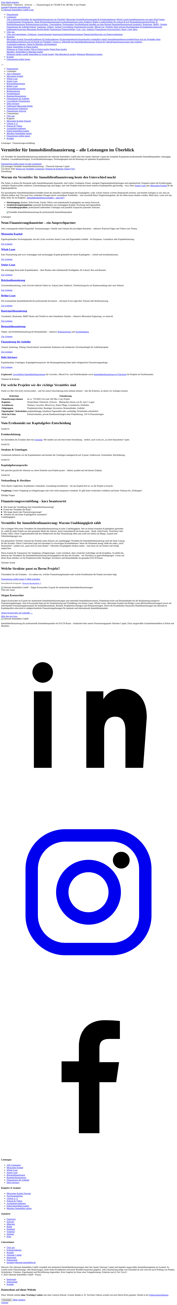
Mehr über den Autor (9, 616)
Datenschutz (12, 1260)
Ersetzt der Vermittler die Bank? (17, 509)
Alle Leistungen (14, 73)
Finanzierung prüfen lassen (18, 59)
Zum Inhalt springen (10, 2)
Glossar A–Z (12, 123)
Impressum (11, 1257)
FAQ (73, 169)
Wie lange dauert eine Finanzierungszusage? (22, 512)
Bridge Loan (12, 86)
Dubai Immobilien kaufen (18, 131)
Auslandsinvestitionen (16, 128)
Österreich (11, 1219)
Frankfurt (11, 1231)
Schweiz (10, 1221)
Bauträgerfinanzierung (16, 96)
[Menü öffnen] (2, 64)
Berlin (9, 1226)
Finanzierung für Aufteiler (18, 98)
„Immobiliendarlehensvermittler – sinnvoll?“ (45, 198)
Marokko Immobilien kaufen (19, 133)
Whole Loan (12, 78)
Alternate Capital (14, 1255)
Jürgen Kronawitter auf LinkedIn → (17, 613)
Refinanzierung (13, 91)
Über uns (11, 32)
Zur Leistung (6, 244)
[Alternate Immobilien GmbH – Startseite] (17, 10)
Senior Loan (12, 81)
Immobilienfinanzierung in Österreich (110, 374)
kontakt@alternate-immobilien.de (15, 7)
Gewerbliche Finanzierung (18, 101)
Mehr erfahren (19, 1300)
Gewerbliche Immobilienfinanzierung (29, 374)
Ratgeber (11, 37)
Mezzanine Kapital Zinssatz (19, 121)
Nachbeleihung (13, 93)
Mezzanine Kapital (15, 76)
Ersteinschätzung (14, 1250)
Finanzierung (12, 14)
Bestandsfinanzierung (16, 88)
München (11, 1224)
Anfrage (4, 1302)
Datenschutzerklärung (158, 1295)
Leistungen (11, 17)
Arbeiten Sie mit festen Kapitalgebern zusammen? (25, 514)
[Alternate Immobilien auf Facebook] (88, 1154)
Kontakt (10, 57)
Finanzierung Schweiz (16, 111)
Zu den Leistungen (33, 164)
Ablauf (67, 169)
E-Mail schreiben (32, 579)
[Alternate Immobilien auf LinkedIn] (88, 803)
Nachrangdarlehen (15, 1196)
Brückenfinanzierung (16, 83)
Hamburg (11, 1229)
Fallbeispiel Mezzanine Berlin (20, 106)
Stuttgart (10, 1234)
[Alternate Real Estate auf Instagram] (88, 979)
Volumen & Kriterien (54, 169)
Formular (38, 440)
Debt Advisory (13, 103)
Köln (9, 1236)
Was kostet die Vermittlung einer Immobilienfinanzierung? (28, 507)
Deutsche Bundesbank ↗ (31, 583)
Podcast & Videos (14, 126)
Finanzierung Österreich (17, 108)
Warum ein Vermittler (25, 169)
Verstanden (6, 1300)
